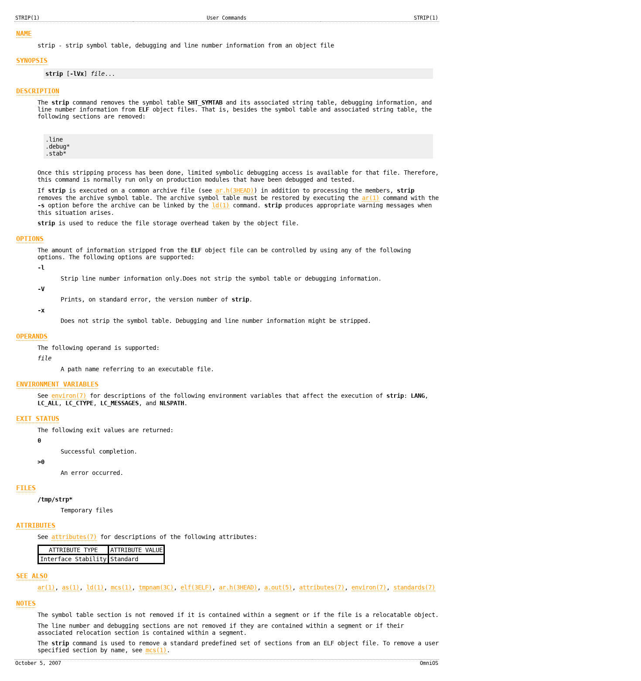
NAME (24, 33)
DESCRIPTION (37, 91)
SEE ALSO (32, 576)
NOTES (26, 603)
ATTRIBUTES (35, 525)
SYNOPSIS (32, 60)
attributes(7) (74, 536)
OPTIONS (30, 239)
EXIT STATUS (37, 419)
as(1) (70, 587)
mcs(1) (121, 587)
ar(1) (370, 197)
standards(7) (414, 587)
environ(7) (68, 395)
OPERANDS (32, 336)
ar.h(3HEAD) (234, 190)
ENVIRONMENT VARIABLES (57, 384)
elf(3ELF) (196, 587)
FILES (26, 488)
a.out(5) (278, 587)
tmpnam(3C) (156, 587)
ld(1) (220, 205)
